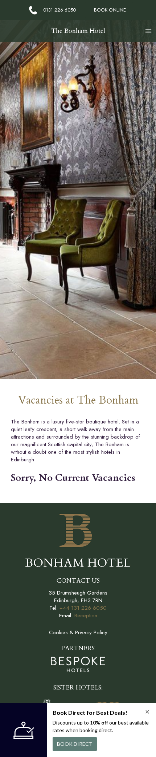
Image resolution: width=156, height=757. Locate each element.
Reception (85, 615)
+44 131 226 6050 (83, 608)
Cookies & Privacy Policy (78, 632)
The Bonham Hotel (78, 30)
